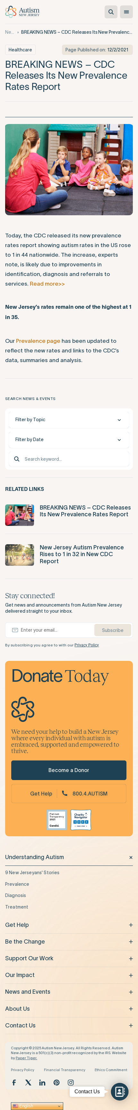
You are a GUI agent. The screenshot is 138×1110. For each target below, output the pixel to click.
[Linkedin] (42, 1082)
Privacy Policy (86, 645)
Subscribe (113, 630)
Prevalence (17, 884)
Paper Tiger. (26, 1058)
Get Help (41, 793)
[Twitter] (28, 1082)
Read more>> (47, 284)
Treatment (16, 907)
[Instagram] (70, 1082)
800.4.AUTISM (90, 793)
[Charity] (81, 820)
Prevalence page (38, 341)
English (25, 1106)
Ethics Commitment (111, 1070)
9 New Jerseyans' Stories (32, 872)
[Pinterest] (56, 1082)
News (9, 32)
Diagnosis (15, 895)
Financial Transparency (64, 1070)
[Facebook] (14, 1082)
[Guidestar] (57, 820)
